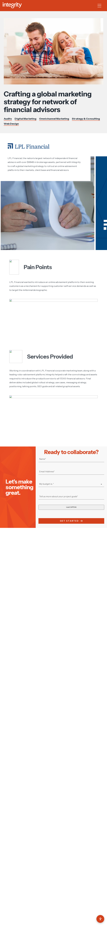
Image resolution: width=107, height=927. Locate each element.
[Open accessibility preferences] (100, 919)
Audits (8, 118)
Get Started (69, 520)
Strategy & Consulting (86, 118)
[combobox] (71, 484)
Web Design (11, 123)
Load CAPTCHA (71, 507)
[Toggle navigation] (100, 5)
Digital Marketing (25, 118)
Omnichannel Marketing (54, 118)
